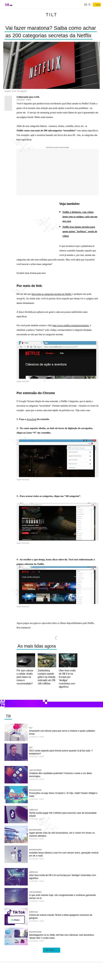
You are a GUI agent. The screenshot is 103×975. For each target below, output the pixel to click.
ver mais (49, 950)
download (31, 419)
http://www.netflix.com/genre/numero (71, 325)
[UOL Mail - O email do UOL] (85, 4)
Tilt (51, 14)
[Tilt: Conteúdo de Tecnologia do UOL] (7, 4)
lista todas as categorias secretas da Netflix (52, 294)
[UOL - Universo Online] (11, 5)
